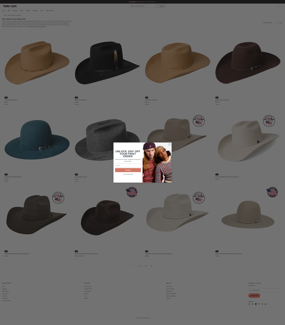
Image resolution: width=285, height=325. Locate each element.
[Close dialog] (169, 144)
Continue (128, 170)
